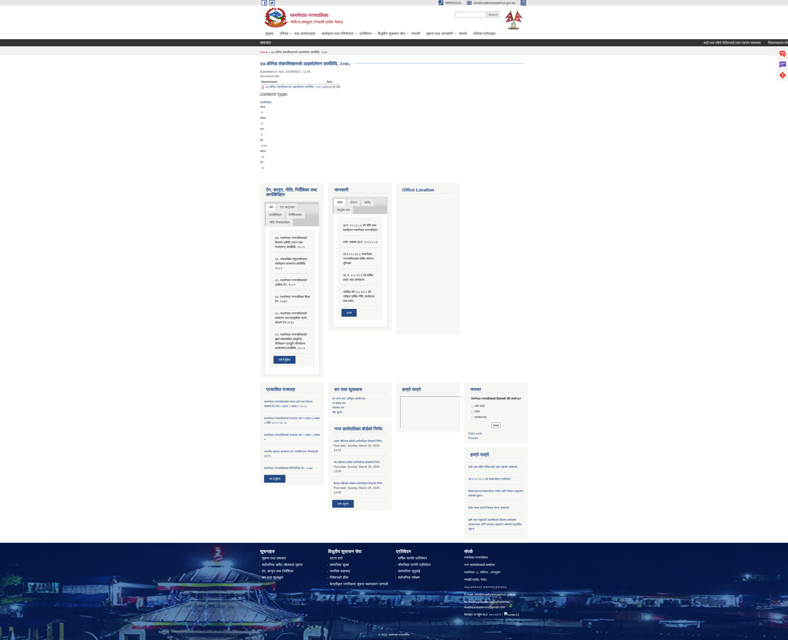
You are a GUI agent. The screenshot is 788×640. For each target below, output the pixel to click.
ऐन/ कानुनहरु (287, 207)
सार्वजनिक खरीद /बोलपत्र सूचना (282, 565)
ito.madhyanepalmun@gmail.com (486, 601)
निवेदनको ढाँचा (339, 577)
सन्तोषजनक (480, 417)
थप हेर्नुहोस (274, 478)
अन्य (349, 312)
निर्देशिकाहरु (295, 214)
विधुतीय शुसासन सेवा (391, 34)
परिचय (284, 34)
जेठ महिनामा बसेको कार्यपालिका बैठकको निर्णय (357, 462)
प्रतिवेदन (366, 34)
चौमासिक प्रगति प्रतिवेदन (414, 565)
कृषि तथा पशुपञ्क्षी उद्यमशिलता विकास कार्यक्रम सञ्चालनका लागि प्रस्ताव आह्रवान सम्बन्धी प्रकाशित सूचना (495, 524)
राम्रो (477, 411)
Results (473, 438)
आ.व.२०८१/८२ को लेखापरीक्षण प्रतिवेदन (489, 479)
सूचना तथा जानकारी (439, 34)
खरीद (367, 202)
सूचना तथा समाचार (274, 558)
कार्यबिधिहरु (275, 214)
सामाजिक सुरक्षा (339, 565)
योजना (353, 202)
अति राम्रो (479, 406)
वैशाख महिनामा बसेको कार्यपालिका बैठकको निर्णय (358, 483)
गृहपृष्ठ (269, 34)
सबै (271, 207)
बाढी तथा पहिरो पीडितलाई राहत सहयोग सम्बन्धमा (714, 43)
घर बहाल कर (338, 403)
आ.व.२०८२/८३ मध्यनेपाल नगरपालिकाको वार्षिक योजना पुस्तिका (358, 258)
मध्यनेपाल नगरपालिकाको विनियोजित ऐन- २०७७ (288, 468)
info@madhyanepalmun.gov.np (495, 594)
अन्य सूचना (343, 503)
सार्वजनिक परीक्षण (409, 577)
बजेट (340, 202)
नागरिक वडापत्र (340, 571)
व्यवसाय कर (338, 407)
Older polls (475, 433)
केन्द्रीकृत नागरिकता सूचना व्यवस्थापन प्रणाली (359, 584)
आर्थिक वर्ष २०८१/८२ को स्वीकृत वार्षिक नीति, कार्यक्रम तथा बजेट (359, 296)
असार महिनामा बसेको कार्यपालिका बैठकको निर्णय (358, 441)
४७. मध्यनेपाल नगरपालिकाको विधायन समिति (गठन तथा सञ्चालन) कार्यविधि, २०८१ (291, 242)
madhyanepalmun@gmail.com (484, 607)
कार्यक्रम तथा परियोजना (337, 34)
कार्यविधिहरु (266, 102)
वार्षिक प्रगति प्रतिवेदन (412, 558)
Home (264, 52)
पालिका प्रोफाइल (484, 34)
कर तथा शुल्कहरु (272, 577)
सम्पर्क (463, 34)
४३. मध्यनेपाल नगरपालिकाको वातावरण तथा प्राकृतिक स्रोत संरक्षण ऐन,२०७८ (291, 318)
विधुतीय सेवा (343, 210)
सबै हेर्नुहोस (284, 359)
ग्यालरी (415, 34)
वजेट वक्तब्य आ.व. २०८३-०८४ (360, 242)
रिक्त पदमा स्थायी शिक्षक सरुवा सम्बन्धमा (488, 507)
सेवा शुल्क (337, 412)
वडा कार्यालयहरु (304, 34)
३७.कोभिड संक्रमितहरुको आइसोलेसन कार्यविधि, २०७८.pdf (296, 86)
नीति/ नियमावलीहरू (279, 222)
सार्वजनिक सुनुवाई (409, 571)
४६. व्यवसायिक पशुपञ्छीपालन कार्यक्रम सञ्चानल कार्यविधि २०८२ (291, 263)
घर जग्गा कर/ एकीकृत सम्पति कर (348, 398)
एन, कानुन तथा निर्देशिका (277, 571)
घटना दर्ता (336, 558)
